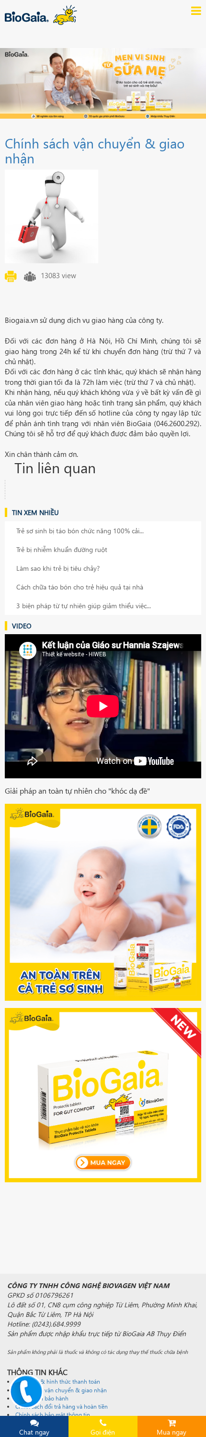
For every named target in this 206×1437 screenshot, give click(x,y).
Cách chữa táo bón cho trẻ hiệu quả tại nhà (79, 586)
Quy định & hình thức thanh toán (57, 1381)
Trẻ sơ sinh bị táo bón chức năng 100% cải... (80, 530)
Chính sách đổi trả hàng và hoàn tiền (61, 1406)
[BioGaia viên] (103, 1095)
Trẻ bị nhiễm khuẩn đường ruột (61, 549)
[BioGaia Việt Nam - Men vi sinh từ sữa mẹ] (60, 15)
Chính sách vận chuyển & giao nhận (94, 150)
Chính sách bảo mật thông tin (52, 1414)
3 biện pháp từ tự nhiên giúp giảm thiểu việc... (83, 605)
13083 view (58, 275)
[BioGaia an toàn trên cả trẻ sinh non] (103, 902)
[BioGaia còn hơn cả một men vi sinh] (103, 83)
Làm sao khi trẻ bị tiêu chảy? (58, 568)
